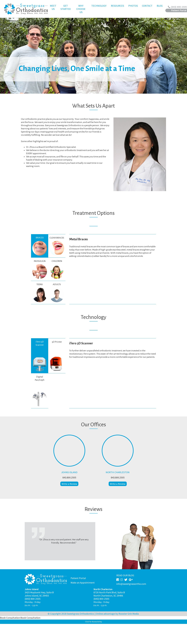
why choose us (81, 10)
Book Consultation (10, 617)
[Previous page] (28, 541)
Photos (133, 5)
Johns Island (69, 472)
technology (98, 10)
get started (65, 10)
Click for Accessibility (93, 622)
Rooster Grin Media (129, 613)
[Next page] (92, 541)
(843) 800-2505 (32, 598)
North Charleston (118, 472)
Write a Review (69, 483)
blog (160, 5)
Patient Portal (78, 578)
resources (117, 10)
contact (147, 10)
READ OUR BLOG (125, 575)
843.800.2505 (69, 477)
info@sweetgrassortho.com (131, 583)
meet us (54, 10)
